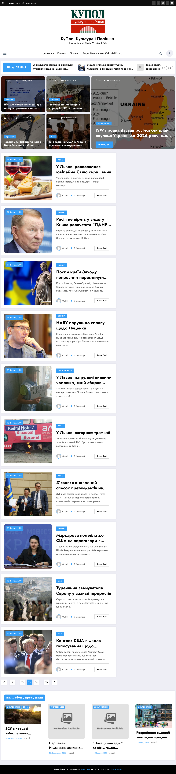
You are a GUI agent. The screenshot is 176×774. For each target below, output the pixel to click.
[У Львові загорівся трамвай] (28, 441)
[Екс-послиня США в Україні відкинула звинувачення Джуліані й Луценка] (68, 131)
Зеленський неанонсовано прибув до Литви (133, 132)
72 (22, 682)
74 (36, 682)
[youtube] (172, 3)
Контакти (61, 53)
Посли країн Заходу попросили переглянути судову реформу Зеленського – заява (80, 274)
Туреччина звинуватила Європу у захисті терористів (83, 590)
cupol (8, 80)
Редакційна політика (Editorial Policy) (102, 53)
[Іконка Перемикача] (5, 54)
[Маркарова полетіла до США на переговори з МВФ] (28, 546)
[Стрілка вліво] (165, 68)
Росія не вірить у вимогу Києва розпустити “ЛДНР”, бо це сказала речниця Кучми (83, 222)
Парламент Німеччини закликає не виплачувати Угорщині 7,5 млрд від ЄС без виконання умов (21, 745)
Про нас (74, 53)
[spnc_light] (169, 53)
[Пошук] (160, 53)
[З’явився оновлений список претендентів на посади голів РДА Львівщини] (28, 493)
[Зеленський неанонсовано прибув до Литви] (133, 112)
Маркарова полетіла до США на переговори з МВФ (80, 538)
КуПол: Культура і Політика (87, 39)
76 (46, 682)
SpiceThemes (116, 769)
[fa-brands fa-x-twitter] (158, 3)
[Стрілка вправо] (170, 68)
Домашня (48, 53)
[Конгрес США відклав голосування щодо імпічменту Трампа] (28, 651)
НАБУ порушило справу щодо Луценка (80, 325)
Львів (60, 160)
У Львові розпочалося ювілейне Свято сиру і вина (83, 169)
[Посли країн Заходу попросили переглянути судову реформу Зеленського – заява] (28, 283)
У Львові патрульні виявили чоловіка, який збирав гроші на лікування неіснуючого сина (84, 380)
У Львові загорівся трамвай (83, 432)
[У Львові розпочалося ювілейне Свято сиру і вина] (28, 177)
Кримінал (10, 136)
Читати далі (104, 144)
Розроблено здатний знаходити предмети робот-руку (109, 734)
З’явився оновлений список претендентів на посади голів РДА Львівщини (79, 485)
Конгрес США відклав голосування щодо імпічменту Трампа (78, 643)
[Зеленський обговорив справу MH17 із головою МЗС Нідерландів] (68, 94)
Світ (52, 136)
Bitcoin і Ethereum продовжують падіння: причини (150, 734)
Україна (54, 99)
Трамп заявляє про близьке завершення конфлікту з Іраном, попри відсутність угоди (142, 67)
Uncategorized (104, 123)
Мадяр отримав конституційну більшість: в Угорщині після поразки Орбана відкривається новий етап (86, 67)
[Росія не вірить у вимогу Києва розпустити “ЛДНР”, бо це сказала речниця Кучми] (28, 230)
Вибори (9, 99)
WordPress (85, 769)
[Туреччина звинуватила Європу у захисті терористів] (28, 599)
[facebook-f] (154, 3)
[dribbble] (163, 3)
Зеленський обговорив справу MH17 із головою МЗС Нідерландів (65, 106)
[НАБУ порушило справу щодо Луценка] (28, 335)
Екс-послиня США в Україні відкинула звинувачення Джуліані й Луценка (67, 143)
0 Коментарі (79, 195)
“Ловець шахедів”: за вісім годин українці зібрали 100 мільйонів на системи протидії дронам (66, 745)
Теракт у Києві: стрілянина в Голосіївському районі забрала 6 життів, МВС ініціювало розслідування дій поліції (22, 143)
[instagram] (167, 3)
